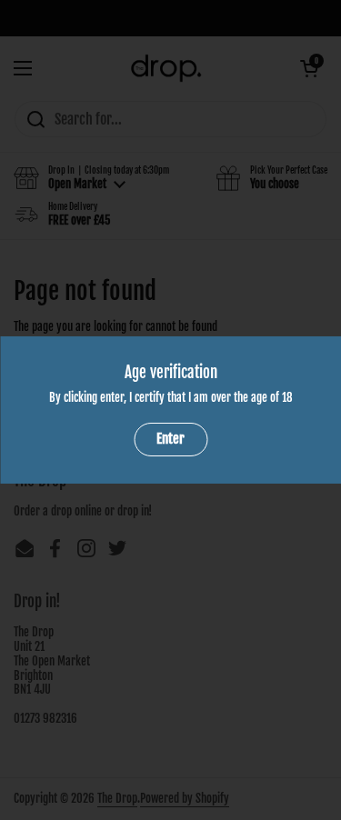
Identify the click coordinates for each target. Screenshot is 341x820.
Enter (170, 438)
